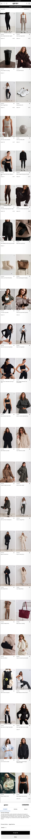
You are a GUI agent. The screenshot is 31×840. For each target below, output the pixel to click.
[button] (11, 135)
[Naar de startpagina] (15, 3)
